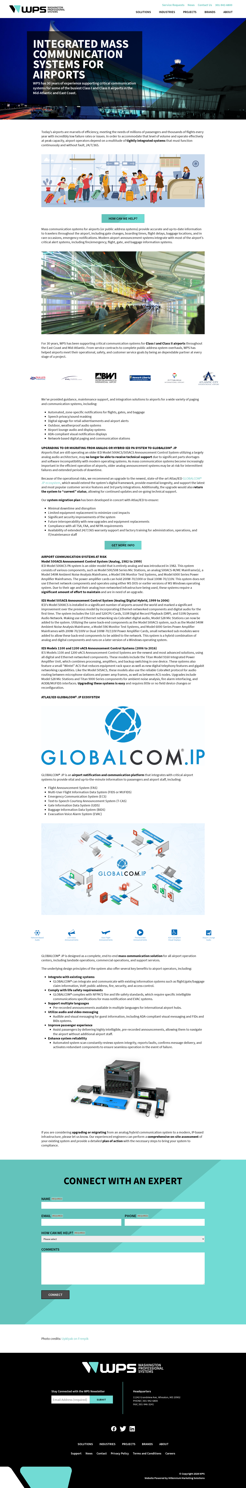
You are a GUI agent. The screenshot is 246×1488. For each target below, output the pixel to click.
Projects (189, 12)
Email (52, 1215)
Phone (136, 1215)
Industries (167, 12)
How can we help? (63, 1232)
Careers (170, 1453)
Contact (102, 1453)
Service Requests (173, 5)
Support (76, 1453)
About (228, 12)
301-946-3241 (146, 1404)
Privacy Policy (120, 1453)
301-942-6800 (150, 1400)
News (191, 5)
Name (51, 1198)
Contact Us (205, 5)
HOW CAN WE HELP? (123, 218)
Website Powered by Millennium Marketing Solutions (175, 1478)
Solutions (143, 12)
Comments (50, 1249)
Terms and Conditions (147, 1453)
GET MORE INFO (123, 545)
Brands (209, 12)
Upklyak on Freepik (75, 1338)
